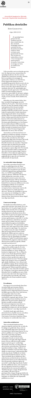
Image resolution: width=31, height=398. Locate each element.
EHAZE (11, 393)
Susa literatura (18, 393)
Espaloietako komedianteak (18, 18)
